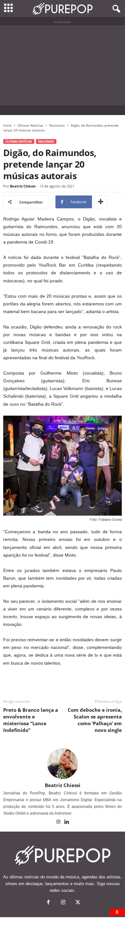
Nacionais (57, 125)
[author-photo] (62, 763)
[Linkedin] (67, 822)
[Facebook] (48, 902)
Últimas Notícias (30, 125)
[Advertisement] (62, 65)
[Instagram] (58, 822)
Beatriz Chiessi (22, 186)
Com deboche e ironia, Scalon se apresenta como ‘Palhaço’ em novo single (95, 720)
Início (7, 125)
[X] (77, 902)
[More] (100, 201)
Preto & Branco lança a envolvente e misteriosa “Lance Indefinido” (30, 720)
